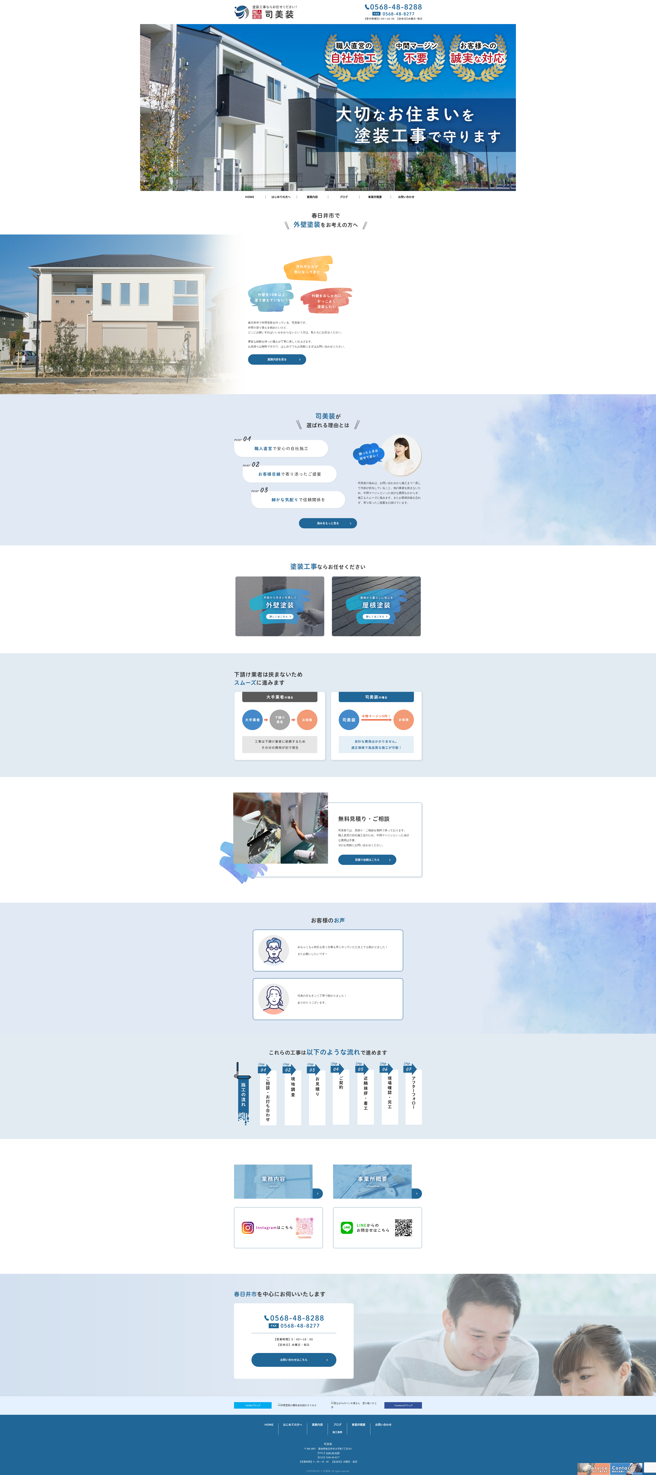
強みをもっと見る (328, 523)
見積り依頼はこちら (367, 859)
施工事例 (337, 1432)
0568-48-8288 (333, 1453)
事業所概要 (375, 197)
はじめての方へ (281, 197)
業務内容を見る (277, 359)
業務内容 (312, 197)
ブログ (344, 197)
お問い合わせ (406, 197)
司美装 (328, 1444)
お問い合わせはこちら (294, 1359)
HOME (249, 197)
